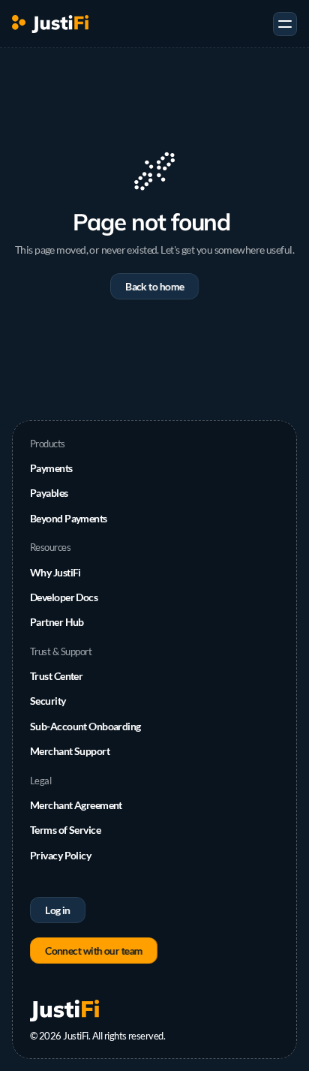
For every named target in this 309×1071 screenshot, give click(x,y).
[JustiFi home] (50, 24)
